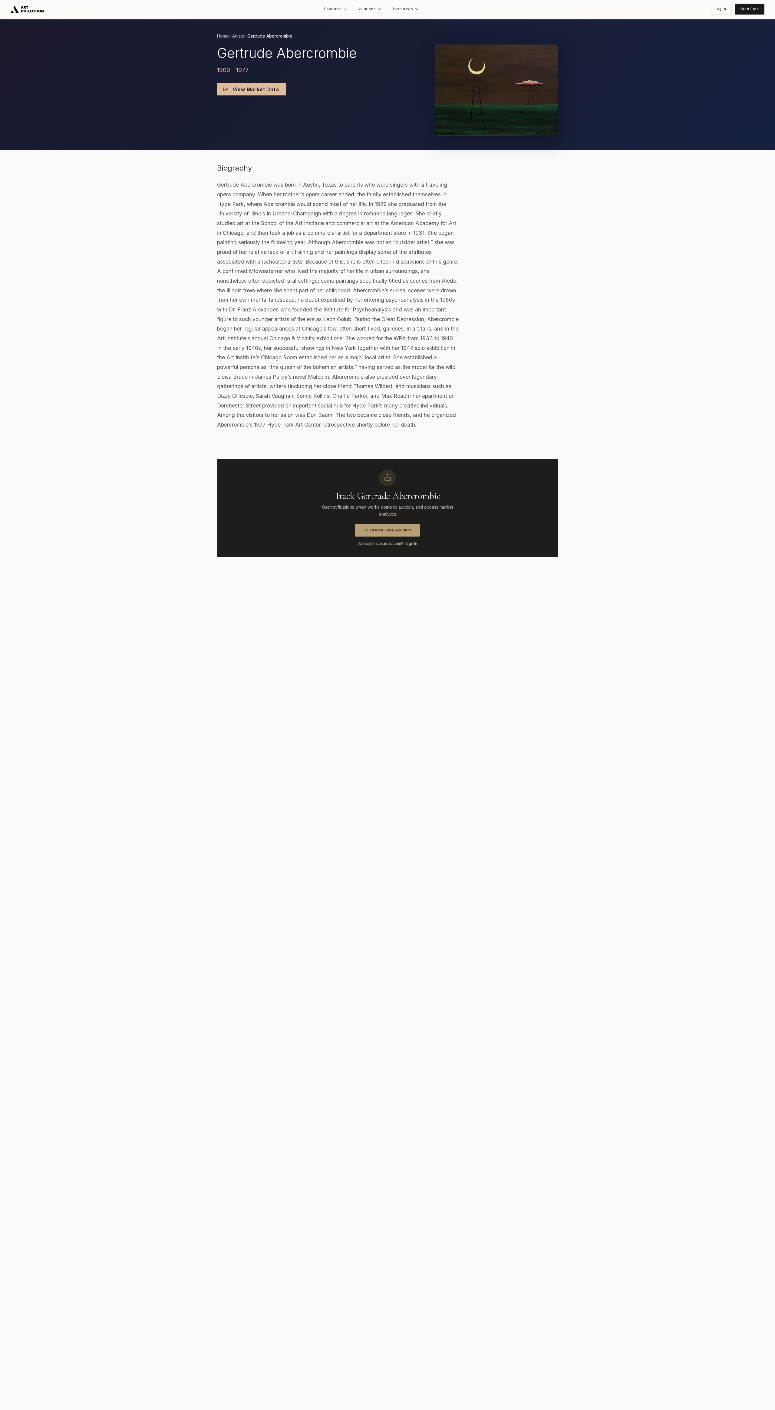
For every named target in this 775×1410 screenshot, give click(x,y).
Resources (402, 9)
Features (332, 9)
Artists (238, 36)
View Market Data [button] (255, 89)
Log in (720, 9)
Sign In (411, 543)
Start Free (749, 9)
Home (223, 36)
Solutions (367, 9)
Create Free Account (390, 530)
